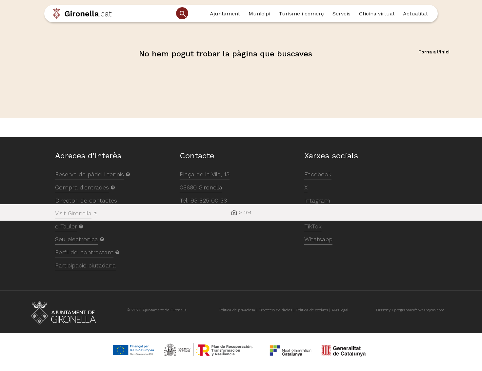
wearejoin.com (431, 310)
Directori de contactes (86, 200)
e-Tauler (66, 226)
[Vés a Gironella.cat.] (234, 213)
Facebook (317, 174)
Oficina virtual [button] (376, 13)
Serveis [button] (341, 13)
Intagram (317, 200)
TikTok (313, 226)
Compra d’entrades (82, 187)
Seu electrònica (76, 239)
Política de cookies (312, 310)
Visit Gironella (73, 213)
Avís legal (339, 310)
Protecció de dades (275, 310)
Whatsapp (318, 239)
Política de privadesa (237, 310)
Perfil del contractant (84, 252)
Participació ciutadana (85, 265)
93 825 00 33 (209, 200)
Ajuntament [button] (225, 13)
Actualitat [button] (415, 13)
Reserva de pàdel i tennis (89, 174)
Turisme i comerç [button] (301, 13)
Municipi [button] (259, 13)
